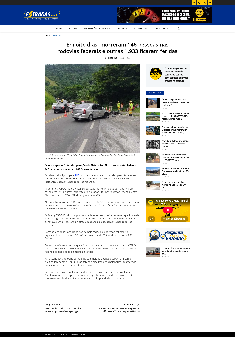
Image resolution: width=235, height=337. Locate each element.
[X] (204, 2)
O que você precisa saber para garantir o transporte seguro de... (176, 251)
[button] (179, 28)
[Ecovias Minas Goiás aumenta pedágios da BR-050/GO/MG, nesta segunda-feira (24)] (153, 116)
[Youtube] (210, 2)
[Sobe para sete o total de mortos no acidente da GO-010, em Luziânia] (153, 185)
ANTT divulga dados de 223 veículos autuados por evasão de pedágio (63, 310)
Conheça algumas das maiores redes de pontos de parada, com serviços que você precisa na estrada (176, 74)
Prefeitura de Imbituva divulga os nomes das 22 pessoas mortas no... (176, 144)
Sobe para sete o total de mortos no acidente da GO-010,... (174, 185)
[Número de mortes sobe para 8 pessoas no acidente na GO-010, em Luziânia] (153, 171)
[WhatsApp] (60, 291)
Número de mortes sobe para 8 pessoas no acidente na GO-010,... (175, 171)
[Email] (66, 291)
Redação (112, 57)
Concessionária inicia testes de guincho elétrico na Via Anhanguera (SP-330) (119, 310)
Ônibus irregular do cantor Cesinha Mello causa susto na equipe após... (175, 102)
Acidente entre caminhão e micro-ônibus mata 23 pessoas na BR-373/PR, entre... (176, 157)
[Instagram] (199, 2)
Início (47, 35)
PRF (77, 175)
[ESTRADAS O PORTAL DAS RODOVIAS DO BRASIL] (51, 15)
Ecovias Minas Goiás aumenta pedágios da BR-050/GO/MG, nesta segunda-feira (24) (175, 116)
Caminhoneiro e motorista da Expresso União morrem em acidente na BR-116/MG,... (175, 130)
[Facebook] (194, 2)
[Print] (72, 291)
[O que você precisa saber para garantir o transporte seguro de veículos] (153, 252)
